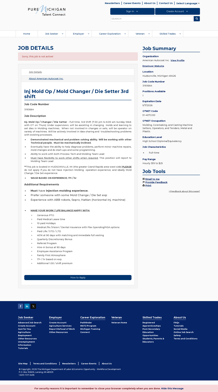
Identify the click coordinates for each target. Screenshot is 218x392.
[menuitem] (27, 34)
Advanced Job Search (29, 322)
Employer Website (153, 66)
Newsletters (112, 3)
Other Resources (27, 338)
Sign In (130, 11)
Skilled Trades (168, 33)
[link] (47, 10)
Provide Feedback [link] (156, 182)
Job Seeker (51, 33)
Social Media (180, 329)
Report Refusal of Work (62, 329)
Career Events (132, 3)
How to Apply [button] (78, 277)
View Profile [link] (177, 60)
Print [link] (148, 185)
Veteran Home (119, 322)
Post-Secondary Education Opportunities (151, 332)
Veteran (140, 33)
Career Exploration (110, 33)
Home (26, 33)
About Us (149, 3)
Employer (78, 33)
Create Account (175, 11)
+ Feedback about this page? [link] (184, 191)
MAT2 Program (88, 326)
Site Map (23, 363)
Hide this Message (172, 388)
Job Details (35, 72)
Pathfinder (86, 322)
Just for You (24, 329)
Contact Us (166, 3)
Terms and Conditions (185, 338)
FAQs (176, 322)
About (46, 78)
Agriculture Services (60, 326)
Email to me (152, 179)
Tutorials (23, 348)
